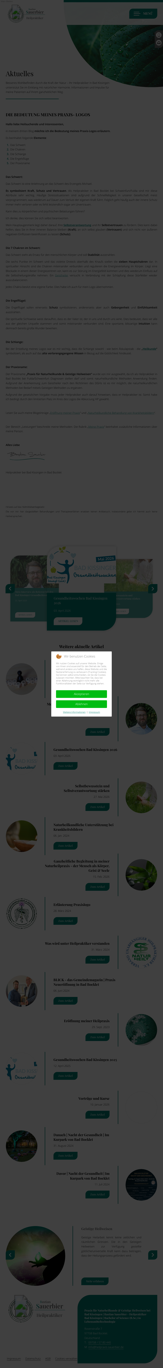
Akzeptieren (81, 694)
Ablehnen (81, 704)
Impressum (94, 712)
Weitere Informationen (74, 712)
